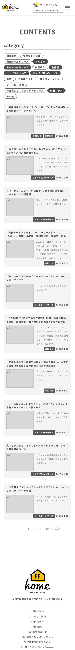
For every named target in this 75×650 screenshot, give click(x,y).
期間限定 (11, 55)
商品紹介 (40, 67)
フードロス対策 (15, 84)
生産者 (55, 67)
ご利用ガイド (37, 611)
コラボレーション (50, 78)
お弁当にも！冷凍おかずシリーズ (25, 90)
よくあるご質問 (37, 616)
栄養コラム (56, 90)
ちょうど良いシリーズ (45, 73)
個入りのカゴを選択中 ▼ (47, 10)
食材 (9, 78)
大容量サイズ (25, 78)
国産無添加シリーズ (18, 61)
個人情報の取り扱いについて (37, 636)
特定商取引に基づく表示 (37, 641)
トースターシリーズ (17, 67)
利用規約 (37, 626)
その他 (10, 96)
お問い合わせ (37, 621)
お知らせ (40, 61)
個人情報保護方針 (37, 631)
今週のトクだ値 (31, 55)
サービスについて (16, 73)
